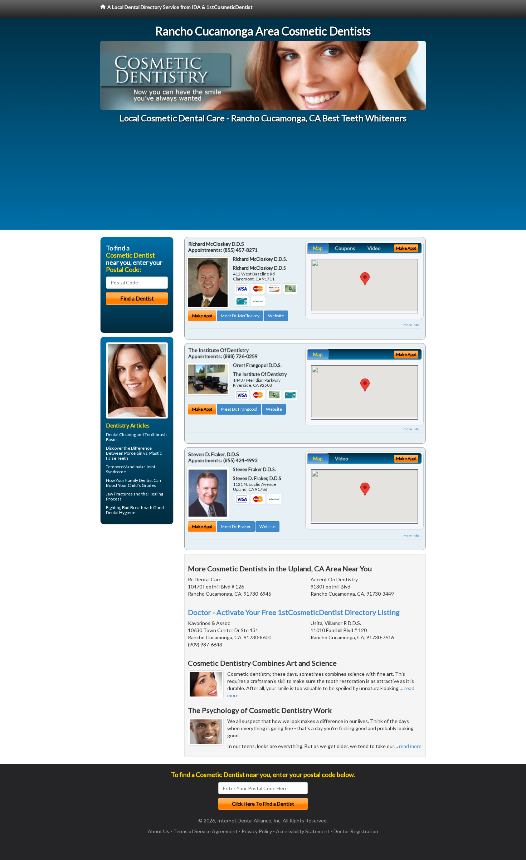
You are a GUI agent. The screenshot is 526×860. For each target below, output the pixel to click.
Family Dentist (139, 480)
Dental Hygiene (120, 512)
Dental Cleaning (121, 434)
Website (276, 315)
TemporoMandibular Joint (130, 466)
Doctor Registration (355, 831)
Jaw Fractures (119, 494)
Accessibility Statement (303, 831)
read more (410, 746)
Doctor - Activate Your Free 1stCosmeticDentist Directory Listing (294, 612)
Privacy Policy (257, 831)
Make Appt (202, 315)
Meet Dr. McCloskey (240, 315)
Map (318, 248)
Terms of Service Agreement (205, 831)
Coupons (345, 248)
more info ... (412, 325)
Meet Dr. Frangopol (239, 409)
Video (374, 248)
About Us (158, 831)
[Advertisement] (263, 180)
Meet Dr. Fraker (236, 526)
